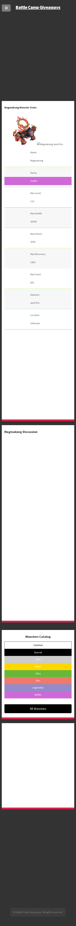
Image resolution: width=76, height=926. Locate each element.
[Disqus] (38, 478)
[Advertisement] (38, 52)
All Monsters (38, 709)
